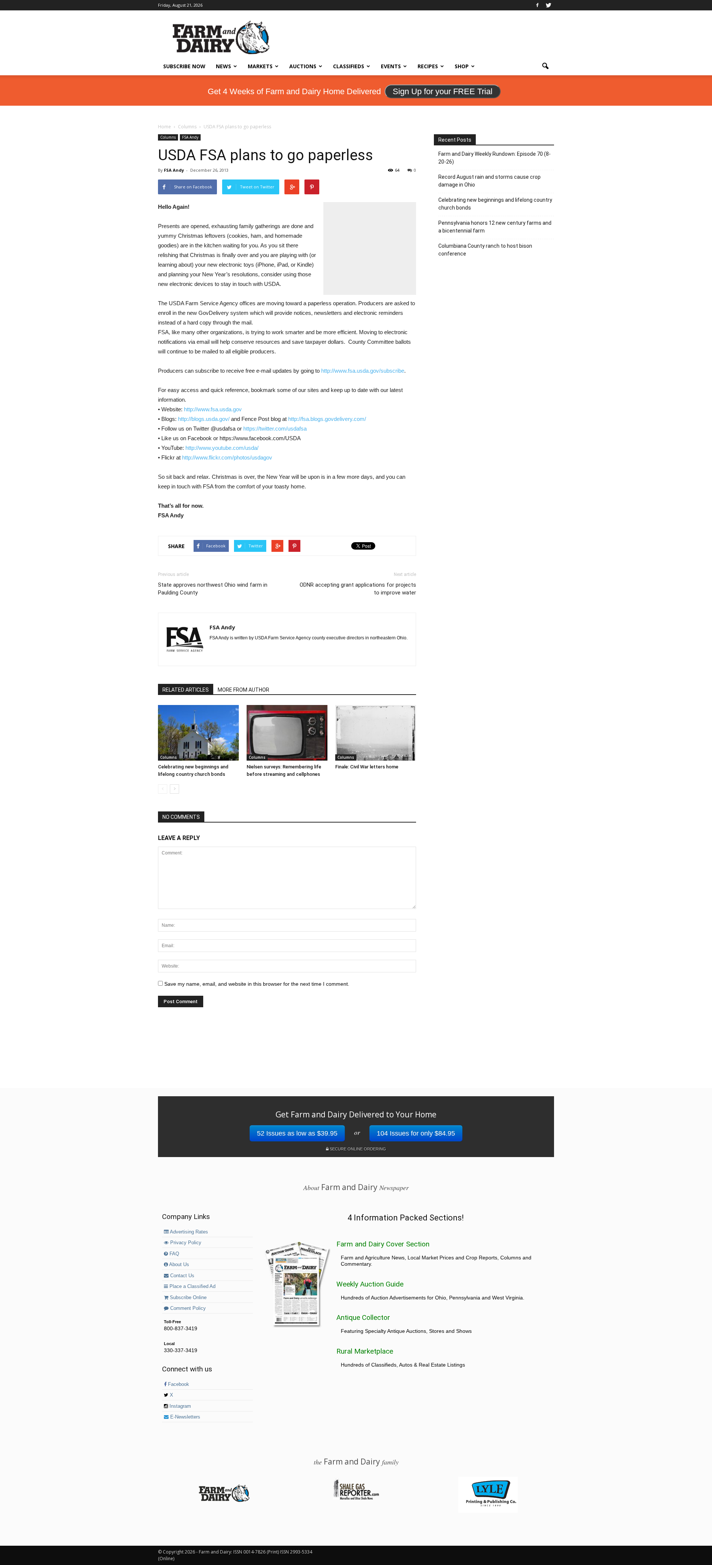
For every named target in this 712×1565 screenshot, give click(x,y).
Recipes (428, 66)
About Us (178, 1264)
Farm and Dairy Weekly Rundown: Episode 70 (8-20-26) (494, 158)
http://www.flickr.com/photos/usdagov (227, 457)
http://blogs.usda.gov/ (204, 419)
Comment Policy (187, 1308)
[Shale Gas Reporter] (356, 1499)
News (223, 66)
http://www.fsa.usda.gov (213, 409)
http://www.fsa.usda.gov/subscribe (362, 371)
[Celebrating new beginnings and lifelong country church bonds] (198, 733)
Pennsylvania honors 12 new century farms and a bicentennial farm (494, 227)
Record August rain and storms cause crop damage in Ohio (489, 181)
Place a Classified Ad (191, 1286)
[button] (545, 66)
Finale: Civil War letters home (366, 767)
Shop (462, 66)
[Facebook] (537, 5)
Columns (168, 137)
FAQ (173, 1253)
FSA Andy (190, 137)
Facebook (178, 1384)
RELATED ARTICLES (185, 690)
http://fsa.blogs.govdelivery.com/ (327, 419)
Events (391, 66)
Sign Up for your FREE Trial (442, 91)
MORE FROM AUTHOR (243, 690)
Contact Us (181, 1275)
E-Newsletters (184, 1417)
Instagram (179, 1406)
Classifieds (348, 66)
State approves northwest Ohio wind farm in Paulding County (212, 588)
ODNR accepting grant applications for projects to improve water (358, 588)
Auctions (302, 66)
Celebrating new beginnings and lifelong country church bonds (495, 204)
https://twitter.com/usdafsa (275, 428)
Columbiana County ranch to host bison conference (485, 250)
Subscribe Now (184, 66)
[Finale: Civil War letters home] (375, 733)
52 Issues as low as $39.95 (297, 1133)
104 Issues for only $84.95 (416, 1133)
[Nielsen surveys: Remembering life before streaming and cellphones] (287, 733)
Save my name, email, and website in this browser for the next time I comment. (256, 984)
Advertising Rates (188, 1232)
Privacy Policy (185, 1242)
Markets (260, 66)
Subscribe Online (187, 1297)
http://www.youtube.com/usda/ (221, 448)
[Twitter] (548, 5)
